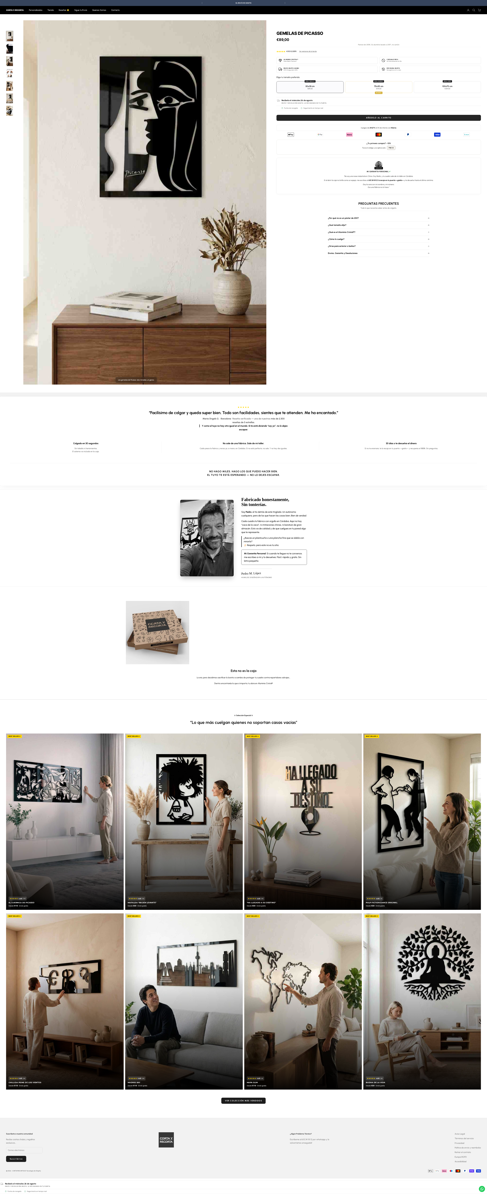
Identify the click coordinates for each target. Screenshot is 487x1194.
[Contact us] (482, 1189)
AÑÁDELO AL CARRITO (379, 118)
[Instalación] (9, 73)
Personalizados (35, 10)
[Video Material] (9, 48)
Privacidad (459, 1143)
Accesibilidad (460, 1161)
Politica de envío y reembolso (468, 1147)
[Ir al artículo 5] (9, 111)
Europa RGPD (461, 1157)
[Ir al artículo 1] (9, 36)
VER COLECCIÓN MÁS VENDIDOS (243, 1101)
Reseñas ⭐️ (64, 10)
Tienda (50, 10)
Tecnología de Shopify (33, 1171)
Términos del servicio (464, 1138)
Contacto (115, 10)
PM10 (391, 148)
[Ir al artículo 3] (9, 86)
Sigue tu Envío (80, 10)
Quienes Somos (99, 10)
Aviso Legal (460, 1134)
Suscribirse (16, 1159)
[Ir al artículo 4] (9, 98)
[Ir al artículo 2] (9, 61)
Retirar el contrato (463, 1152)
